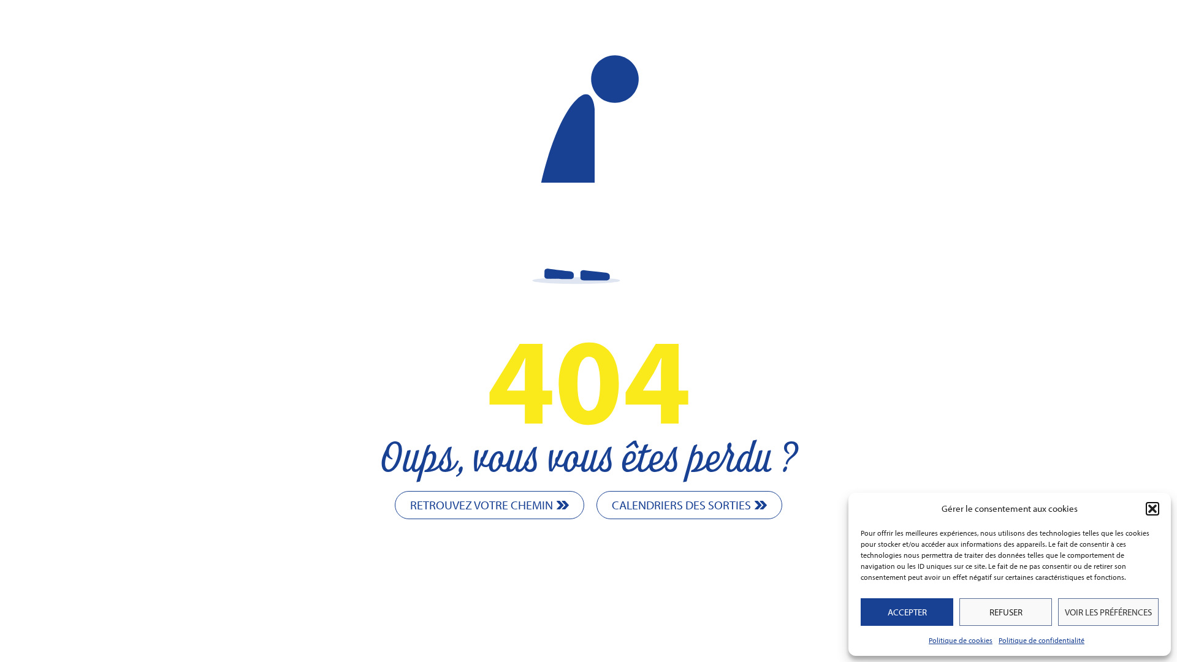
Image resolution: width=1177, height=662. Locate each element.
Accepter (907, 612)
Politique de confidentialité (1041, 640)
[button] (1152, 509)
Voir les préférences (1108, 612)
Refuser (1006, 612)
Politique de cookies (960, 640)
